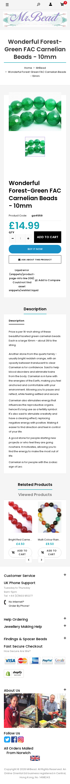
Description (35, 309)
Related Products (35, 484)
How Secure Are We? (17, 651)
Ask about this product (36, 259)
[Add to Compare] (26, 514)
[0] (62, 5)
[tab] (16, 321)
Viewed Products (35, 494)
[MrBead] (35, 20)
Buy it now (35, 249)
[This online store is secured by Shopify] (14, 677)
